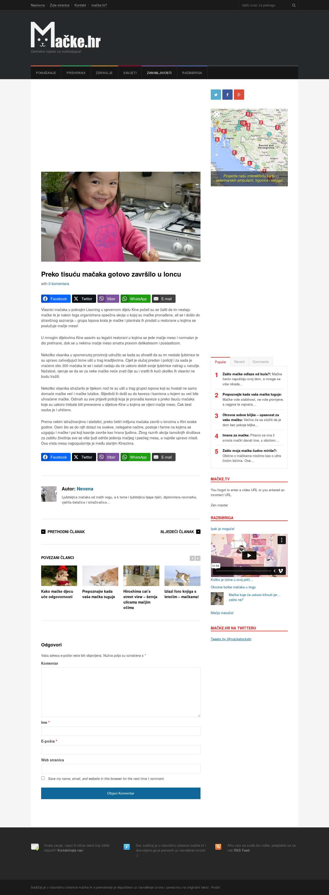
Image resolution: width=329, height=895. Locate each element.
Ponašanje (46, 72)
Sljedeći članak (177, 531)
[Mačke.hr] (65, 35)
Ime (45, 722)
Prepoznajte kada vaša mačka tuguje (98, 594)
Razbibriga (192, 72)
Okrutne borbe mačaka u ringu (233, 587)
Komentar (49, 663)
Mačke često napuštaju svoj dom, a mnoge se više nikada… (252, 378)
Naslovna (38, 5)
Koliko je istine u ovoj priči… (232, 579)
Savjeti (129, 72)
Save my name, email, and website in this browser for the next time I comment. (106, 778)
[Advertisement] (120, 125)
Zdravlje (104, 72)
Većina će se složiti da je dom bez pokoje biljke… (252, 419)
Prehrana (76, 72)
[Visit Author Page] (49, 494)
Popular (220, 361)
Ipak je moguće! (223, 528)
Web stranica (52, 759)
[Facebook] (227, 94)
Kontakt (80, 5)
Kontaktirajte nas (70, 850)
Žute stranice (59, 5)
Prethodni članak (66, 531)
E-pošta (49, 741)
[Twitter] (216, 94)
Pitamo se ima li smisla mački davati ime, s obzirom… (251, 438)
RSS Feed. (242, 850)
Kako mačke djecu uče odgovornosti (57, 594)
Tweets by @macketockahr (231, 638)
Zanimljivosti (159, 72)
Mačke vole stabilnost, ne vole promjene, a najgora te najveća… (253, 399)
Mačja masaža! (222, 612)
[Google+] (239, 94)
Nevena (85, 488)
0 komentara (59, 283)
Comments (261, 361)
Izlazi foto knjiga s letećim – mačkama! (181, 594)
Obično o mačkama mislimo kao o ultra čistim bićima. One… (252, 455)
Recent (239, 361)
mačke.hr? (99, 5)
